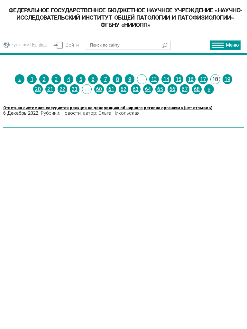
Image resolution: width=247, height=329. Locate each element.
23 (75, 89)
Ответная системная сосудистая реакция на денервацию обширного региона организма (107, 107)
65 (160, 89)
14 (166, 79)
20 (38, 89)
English (39, 45)
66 (172, 89)
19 (227, 79)
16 (191, 79)
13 (154, 79)
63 (136, 89)
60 (99, 89)
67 (185, 89)
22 (62, 89)
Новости (71, 113)
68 (197, 89)
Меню (232, 45)
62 (123, 89)
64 (148, 89)
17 (203, 79)
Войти (72, 45)
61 (111, 89)
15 (178, 79)
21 (50, 89)
